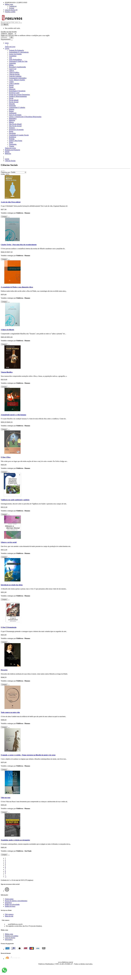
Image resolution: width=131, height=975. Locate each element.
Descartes (4, 670)
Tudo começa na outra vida (10, 712)
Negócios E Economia (16, 129)
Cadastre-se (12, 6)
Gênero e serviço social (8, 542)
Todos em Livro (10, 46)
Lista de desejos (10, 938)
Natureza (12, 128)
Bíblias (11, 65)
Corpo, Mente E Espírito (17, 80)
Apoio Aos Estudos (15, 54)
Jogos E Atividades (15, 115)
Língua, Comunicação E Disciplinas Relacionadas (25, 117)
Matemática (12, 118)
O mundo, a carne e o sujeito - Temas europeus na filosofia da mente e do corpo (28, 755)
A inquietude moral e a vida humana (13, 415)
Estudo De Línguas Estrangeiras (19, 94)
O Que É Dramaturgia (8, 627)
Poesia (11, 131)
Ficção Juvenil (13, 102)
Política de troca (10, 906)
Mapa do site (9, 916)
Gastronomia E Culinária (17, 107)
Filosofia (12, 104)
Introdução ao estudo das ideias (12, 585)
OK (12, 37)
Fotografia (12, 105)
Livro (6, 43)
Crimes (11, 82)
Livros (7, 48)
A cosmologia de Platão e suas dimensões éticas (17, 287)
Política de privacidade (12, 904)
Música (11, 122)
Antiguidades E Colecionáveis (19, 52)
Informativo (8, 939)
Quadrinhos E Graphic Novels (19, 135)
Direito (11, 87)
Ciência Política (14, 72)
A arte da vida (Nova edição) (11, 202)
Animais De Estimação (16, 50)
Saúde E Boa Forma (15, 140)
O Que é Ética (5, 457)
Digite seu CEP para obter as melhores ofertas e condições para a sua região (25, 35)
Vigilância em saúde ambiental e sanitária (15, 500)
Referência (12, 137)
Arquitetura (12, 56)
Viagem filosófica (6, 372)
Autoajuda (12, 63)
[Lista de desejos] (9, 259)
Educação (12, 89)
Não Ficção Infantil (15, 124)
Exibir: (3, 174)
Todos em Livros (10, 148)
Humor (11, 111)
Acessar (11, 8)
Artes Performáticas (15, 59)
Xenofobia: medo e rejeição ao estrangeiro (15, 840)
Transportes (12, 144)
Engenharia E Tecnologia (17, 91)
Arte (10, 58)
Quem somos (9, 899)
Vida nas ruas (5, 797)
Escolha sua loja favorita (9, 32)
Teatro (11, 142)
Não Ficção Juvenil (15, 126)
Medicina (12, 120)
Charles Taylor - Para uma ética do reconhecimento (19, 244)
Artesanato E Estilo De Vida (18, 61)
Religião (11, 139)
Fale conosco (9, 914)
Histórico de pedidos (11, 936)
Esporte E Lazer (14, 93)
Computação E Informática (17, 78)
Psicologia (12, 133)
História (11, 109)
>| (5, 877)
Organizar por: (5, 172)
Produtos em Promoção (12, 150)
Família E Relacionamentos (18, 96)
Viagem (11, 146)
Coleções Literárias (15, 76)
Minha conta (9, 934)
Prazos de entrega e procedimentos (16, 901)
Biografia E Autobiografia (17, 67)
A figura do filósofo (7, 330)
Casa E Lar (12, 69)
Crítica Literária (14, 83)
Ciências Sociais (14, 74)
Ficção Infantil (13, 100)
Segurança (8, 902)
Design (11, 85)
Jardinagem (12, 113)
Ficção (11, 98)
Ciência (11, 70)
